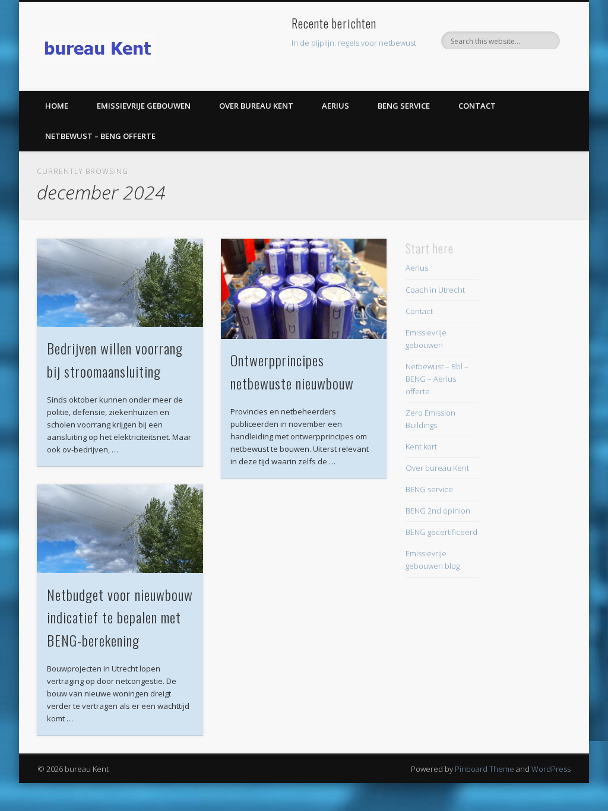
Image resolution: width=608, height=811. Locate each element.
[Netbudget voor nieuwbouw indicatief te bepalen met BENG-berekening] (119, 529)
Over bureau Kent (256, 105)
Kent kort (421, 446)
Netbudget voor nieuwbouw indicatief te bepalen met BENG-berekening (120, 617)
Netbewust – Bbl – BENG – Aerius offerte (437, 379)
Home (56, 105)
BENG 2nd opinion (438, 510)
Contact (477, 105)
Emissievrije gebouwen (144, 105)
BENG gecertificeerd (441, 532)
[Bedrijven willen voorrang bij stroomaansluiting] (119, 283)
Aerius (335, 105)
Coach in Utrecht (435, 289)
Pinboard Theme (484, 769)
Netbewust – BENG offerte (100, 136)
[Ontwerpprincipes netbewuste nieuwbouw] (304, 289)
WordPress (551, 769)
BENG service (404, 105)
